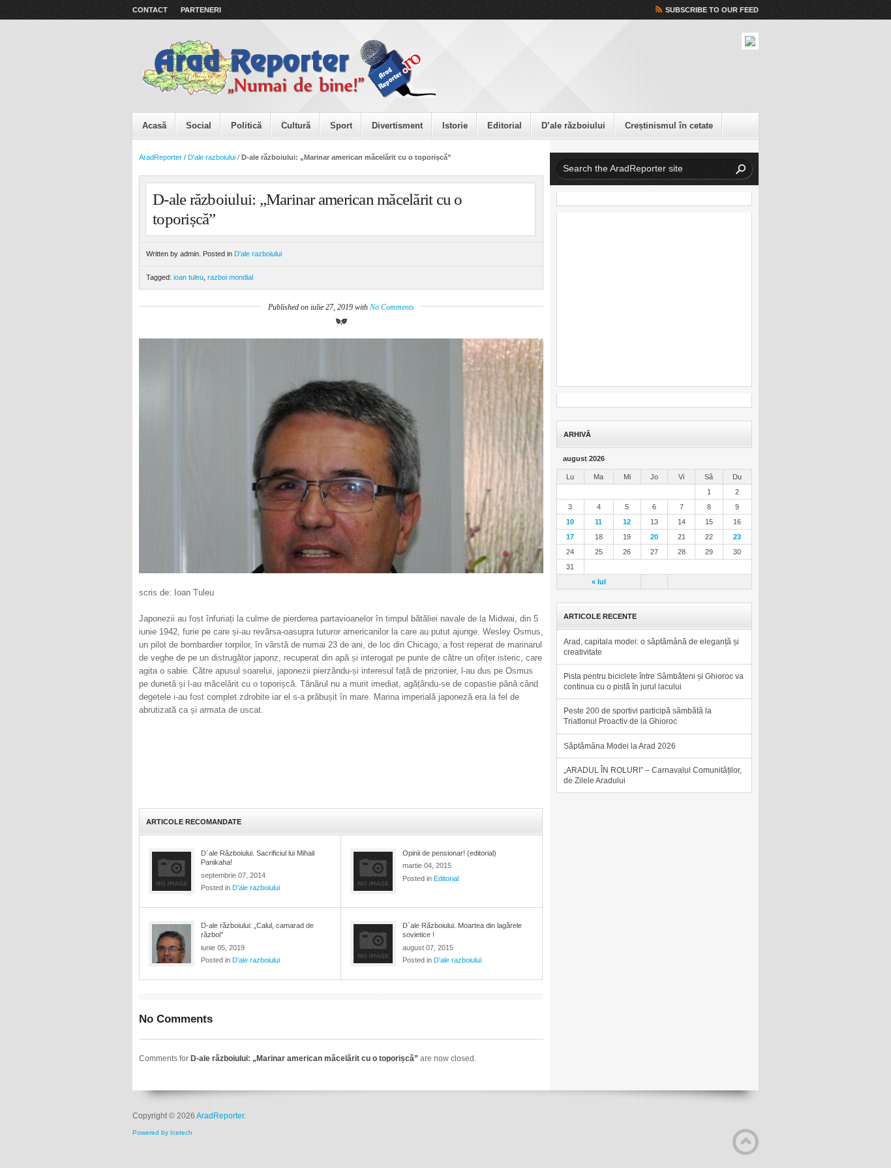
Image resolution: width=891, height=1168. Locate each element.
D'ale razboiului (211, 157)
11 (598, 522)
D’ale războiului (573, 125)
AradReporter (160, 157)
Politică (246, 125)
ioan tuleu (189, 277)
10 (570, 522)
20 (654, 537)
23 (737, 537)
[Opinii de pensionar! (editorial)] (373, 871)
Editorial (504, 125)
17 (570, 537)
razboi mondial (230, 277)
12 (627, 522)
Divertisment (397, 125)
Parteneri (201, 10)
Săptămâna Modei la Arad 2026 (620, 746)
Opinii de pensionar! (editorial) (449, 853)
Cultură (295, 125)
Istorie (455, 125)
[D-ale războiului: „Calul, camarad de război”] (171, 943)
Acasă (154, 125)
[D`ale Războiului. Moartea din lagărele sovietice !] (373, 943)
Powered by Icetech (162, 1132)
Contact (150, 10)
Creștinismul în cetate (669, 125)
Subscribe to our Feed (712, 10)
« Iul (599, 582)
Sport (341, 125)
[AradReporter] (289, 69)
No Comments (392, 307)
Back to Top (745, 1142)
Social (198, 125)
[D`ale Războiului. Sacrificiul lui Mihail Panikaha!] (171, 871)
